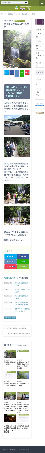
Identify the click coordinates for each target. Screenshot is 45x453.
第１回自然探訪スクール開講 (22, 297)
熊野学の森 (13, 449)
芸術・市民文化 (38, 55)
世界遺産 (38, 35)
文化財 (38, 41)
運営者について (38, 82)
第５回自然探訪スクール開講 (18, 334)
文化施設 (38, 63)
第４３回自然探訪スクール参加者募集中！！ (22, 303)
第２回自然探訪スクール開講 (22, 290)
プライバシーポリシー (38, 93)
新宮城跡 (38, 47)
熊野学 (38, 29)
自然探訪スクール (12, 278)
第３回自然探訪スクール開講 (22, 284)
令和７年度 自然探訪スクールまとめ (22, 310)
